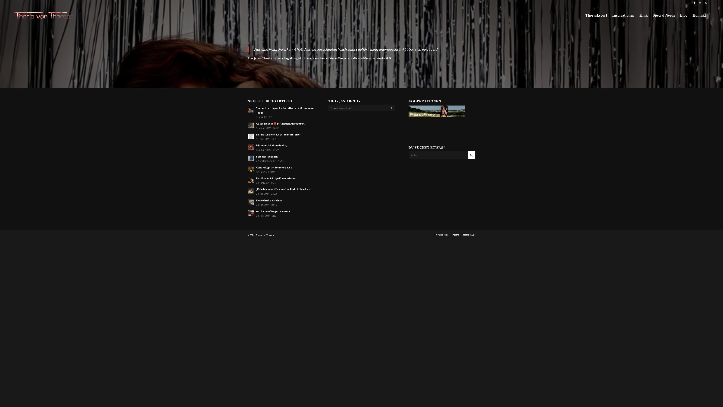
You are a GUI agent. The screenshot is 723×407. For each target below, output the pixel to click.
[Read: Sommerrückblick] (251, 158)
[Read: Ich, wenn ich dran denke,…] (251, 147)
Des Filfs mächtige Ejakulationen (276, 178)
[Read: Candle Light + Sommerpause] (251, 169)
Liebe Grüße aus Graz (269, 200)
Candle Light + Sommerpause (274, 167)
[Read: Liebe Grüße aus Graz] (251, 202)
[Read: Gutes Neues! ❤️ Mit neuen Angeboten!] (251, 125)
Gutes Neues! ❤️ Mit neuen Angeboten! (280, 123)
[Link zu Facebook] (694, 3)
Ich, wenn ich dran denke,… (272, 145)
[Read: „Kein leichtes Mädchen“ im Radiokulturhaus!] (251, 191)
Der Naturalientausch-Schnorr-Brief (278, 134)
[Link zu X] (706, 3)
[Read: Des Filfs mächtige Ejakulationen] (251, 180)
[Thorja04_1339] (46, 15)
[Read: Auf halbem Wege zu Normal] (251, 213)
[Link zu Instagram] (700, 3)
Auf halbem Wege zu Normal (273, 211)
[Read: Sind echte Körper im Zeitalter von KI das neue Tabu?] (251, 109)
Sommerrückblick (267, 156)
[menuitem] (596, 15)
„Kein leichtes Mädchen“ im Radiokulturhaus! (284, 189)
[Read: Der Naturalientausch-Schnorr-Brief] (251, 136)
